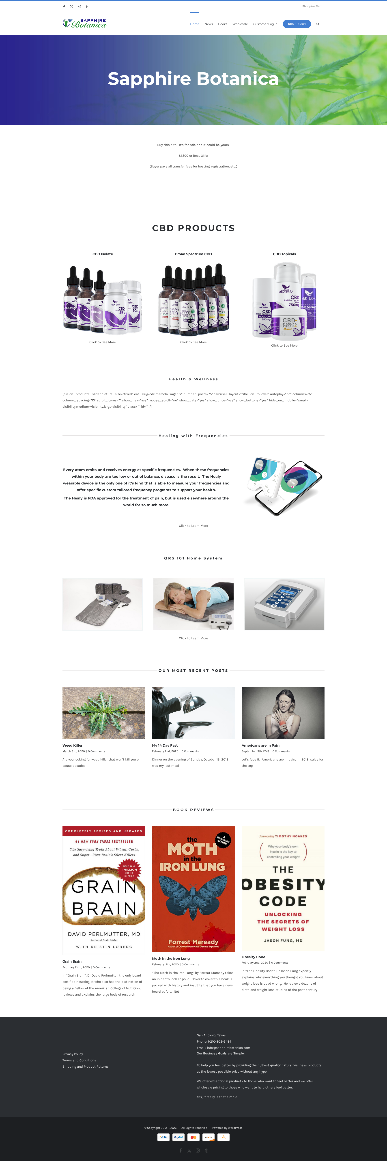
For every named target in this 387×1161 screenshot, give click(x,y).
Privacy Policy (72, 1054)
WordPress (235, 1127)
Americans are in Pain (261, 745)
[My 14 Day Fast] (193, 713)
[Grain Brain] (103, 890)
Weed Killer (72, 745)
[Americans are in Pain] (283, 713)
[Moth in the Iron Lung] (193, 889)
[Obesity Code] (283, 888)
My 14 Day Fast (165, 745)
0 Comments (96, 751)
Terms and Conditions (79, 1060)
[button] (317, 23)
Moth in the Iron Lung (171, 958)
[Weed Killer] (103, 713)
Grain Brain (72, 961)
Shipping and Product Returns (85, 1067)
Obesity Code (253, 957)
